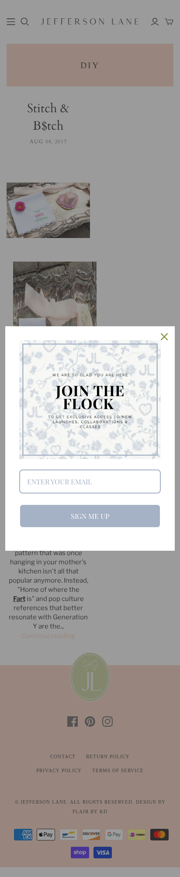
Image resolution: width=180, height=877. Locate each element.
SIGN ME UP (90, 516)
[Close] (164, 336)
